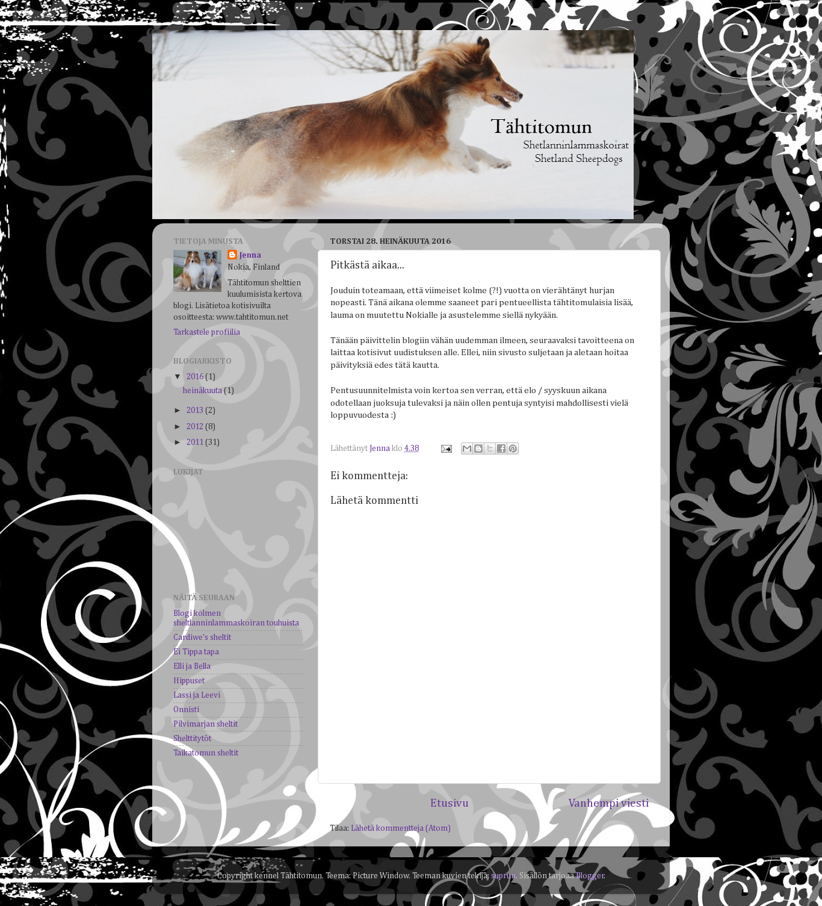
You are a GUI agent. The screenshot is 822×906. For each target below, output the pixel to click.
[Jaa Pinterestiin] (513, 448)
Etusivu (449, 803)
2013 (196, 410)
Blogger (590, 876)
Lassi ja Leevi (196, 695)
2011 (196, 442)
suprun (503, 876)
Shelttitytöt (192, 738)
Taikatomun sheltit (205, 753)
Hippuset (189, 681)
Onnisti (186, 710)
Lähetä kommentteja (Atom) (401, 828)
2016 (196, 377)
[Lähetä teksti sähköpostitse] (445, 448)
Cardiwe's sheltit (202, 637)
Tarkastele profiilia (206, 332)
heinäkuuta (203, 390)
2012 (196, 427)
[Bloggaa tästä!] (478, 448)
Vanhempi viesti (609, 803)
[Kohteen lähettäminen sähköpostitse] (467, 448)
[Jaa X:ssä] (490, 448)
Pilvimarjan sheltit (205, 724)
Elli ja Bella (192, 666)
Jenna (250, 255)
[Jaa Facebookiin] (501, 448)
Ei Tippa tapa (196, 652)
